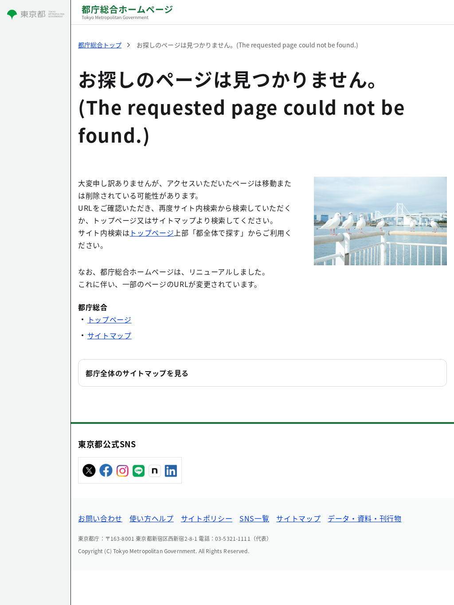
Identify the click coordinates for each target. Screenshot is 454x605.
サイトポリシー (206, 518)
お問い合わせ (100, 518)
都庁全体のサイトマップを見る (137, 373)
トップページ (151, 232)
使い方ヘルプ (151, 518)
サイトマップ (109, 335)
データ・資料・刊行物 (364, 518)
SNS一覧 (254, 518)
